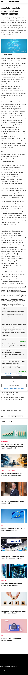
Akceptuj (14, 377)
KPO (2, 525)
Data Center (4, 580)
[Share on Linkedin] (15, 416)
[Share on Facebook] (9, 416)
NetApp (3, 608)
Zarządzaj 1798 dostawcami (8, 374)
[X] (3, 670)
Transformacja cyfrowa (8, 470)
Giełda (3, 498)
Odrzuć (14, 381)
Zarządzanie (4, 441)
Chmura (8, 410)
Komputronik (4, 553)
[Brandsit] (14, 1)
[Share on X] (12, 416)
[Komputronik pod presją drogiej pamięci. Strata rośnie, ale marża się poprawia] (14, 544)
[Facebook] (1, 670)
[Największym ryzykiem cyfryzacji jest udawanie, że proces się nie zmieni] (14, 461)
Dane (2, 635)
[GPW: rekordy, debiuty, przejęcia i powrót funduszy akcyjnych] (14, 489)
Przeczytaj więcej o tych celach (20, 374)
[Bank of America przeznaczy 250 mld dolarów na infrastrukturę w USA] (14, 571)
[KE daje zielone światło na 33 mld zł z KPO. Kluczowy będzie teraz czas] (14, 516)
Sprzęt (20, 410)
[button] (26, 286)
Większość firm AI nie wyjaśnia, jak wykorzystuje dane (11, 639)
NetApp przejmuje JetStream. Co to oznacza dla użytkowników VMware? (13, 612)
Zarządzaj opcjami (14, 385)
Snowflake (16, 410)
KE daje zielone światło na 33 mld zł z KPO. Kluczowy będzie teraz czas (13, 529)
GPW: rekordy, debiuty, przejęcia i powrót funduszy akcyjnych (12, 502)
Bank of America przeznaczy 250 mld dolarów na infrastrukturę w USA (11, 584)
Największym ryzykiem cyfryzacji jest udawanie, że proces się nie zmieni (11, 474)
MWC (12, 410)
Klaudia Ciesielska (5, 37)
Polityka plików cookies (8, 388)
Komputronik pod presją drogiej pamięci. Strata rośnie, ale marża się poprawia (12, 557)
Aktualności (4, 5)
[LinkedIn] (4, 670)
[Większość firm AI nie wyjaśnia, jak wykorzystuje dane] (14, 626)
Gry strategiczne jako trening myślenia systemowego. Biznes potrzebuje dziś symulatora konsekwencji (12, 446)
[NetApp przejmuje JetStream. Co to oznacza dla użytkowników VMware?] (14, 599)
